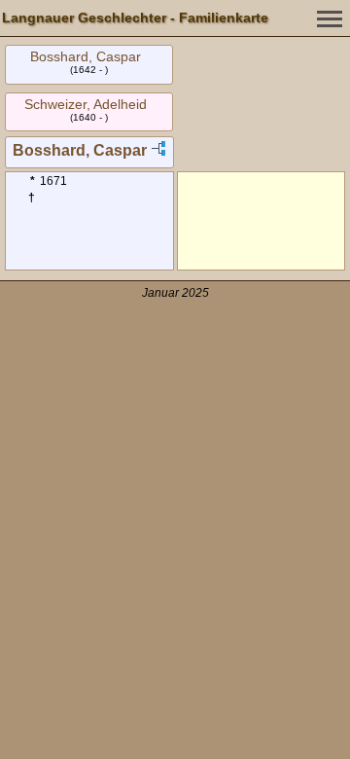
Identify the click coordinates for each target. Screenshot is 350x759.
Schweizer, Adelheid (85, 104)
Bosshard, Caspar (85, 56)
